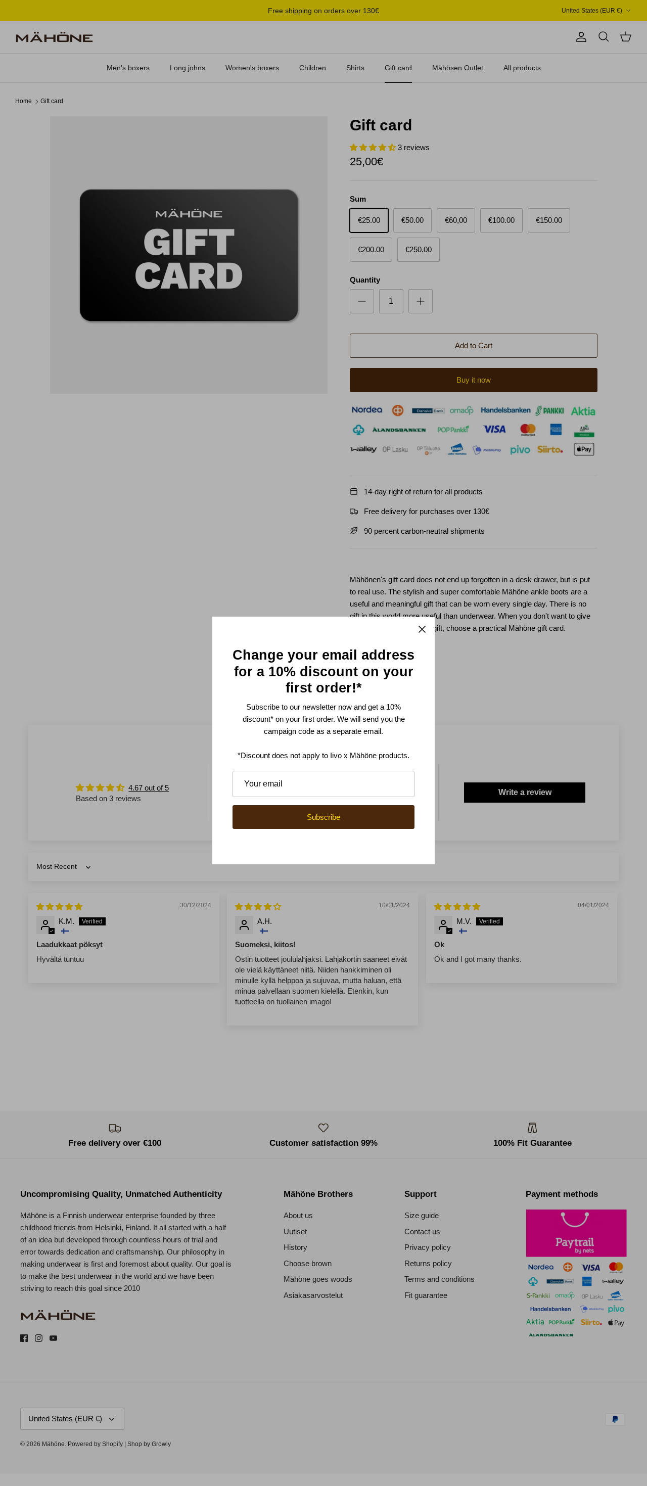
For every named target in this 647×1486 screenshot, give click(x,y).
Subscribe (323, 817)
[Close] (422, 629)
